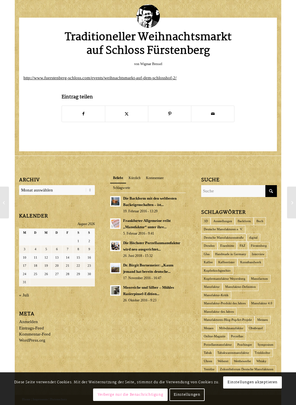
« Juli (24, 295)
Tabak (208, 352)
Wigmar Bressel (151, 64)
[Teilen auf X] (126, 114)
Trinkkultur (262, 352)
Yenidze (209, 369)
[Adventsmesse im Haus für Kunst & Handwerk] (4, 202)
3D (206, 221)
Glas (207, 254)
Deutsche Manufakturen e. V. (223, 229)
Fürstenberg (259, 245)
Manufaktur (212, 286)
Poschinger (244, 344)
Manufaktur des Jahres (219, 311)
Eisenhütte (227, 245)
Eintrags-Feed (31, 328)
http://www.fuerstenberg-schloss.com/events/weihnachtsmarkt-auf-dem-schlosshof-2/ (100, 78)
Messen (209, 328)
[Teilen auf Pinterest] (169, 114)
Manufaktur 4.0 (261, 303)
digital (253, 237)
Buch (259, 221)
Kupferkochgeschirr (217, 270)
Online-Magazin (214, 336)
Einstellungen (187, 395)
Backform (244, 221)
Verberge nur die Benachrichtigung (130, 395)
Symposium (265, 344)
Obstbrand (256, 328)
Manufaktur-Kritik (216, 295)
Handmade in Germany (230, 254)
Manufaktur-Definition (240, 286)
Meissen (262, 319)
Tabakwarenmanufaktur (233, 352)
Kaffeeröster (226, 262)
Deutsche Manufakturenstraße (224, 237)
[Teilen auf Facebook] (83, 114)
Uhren (208, 361)
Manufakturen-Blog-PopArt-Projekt (228, 319)
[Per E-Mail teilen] (212, 114)
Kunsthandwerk (250, 262)
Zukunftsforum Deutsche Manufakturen (246, 369)
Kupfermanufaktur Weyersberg (224, 278)
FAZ (242, 245)
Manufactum (259, 278)
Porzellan (237, 336)
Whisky (261, 361)
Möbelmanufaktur (231, 328)
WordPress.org (32, 340)
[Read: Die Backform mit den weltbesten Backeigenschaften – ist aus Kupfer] (115, 201)
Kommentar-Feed (35, 334)
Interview (258, 254)
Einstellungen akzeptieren (252, 382)
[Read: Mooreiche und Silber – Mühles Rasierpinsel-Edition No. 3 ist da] (115, 290)
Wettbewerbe (242, 361)
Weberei (223, 361)
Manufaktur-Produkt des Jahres (225, 303)
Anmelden (28, 321)
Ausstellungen (222, 221)
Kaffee (208, 262)
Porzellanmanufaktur (218, 344)
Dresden (209, 245)
